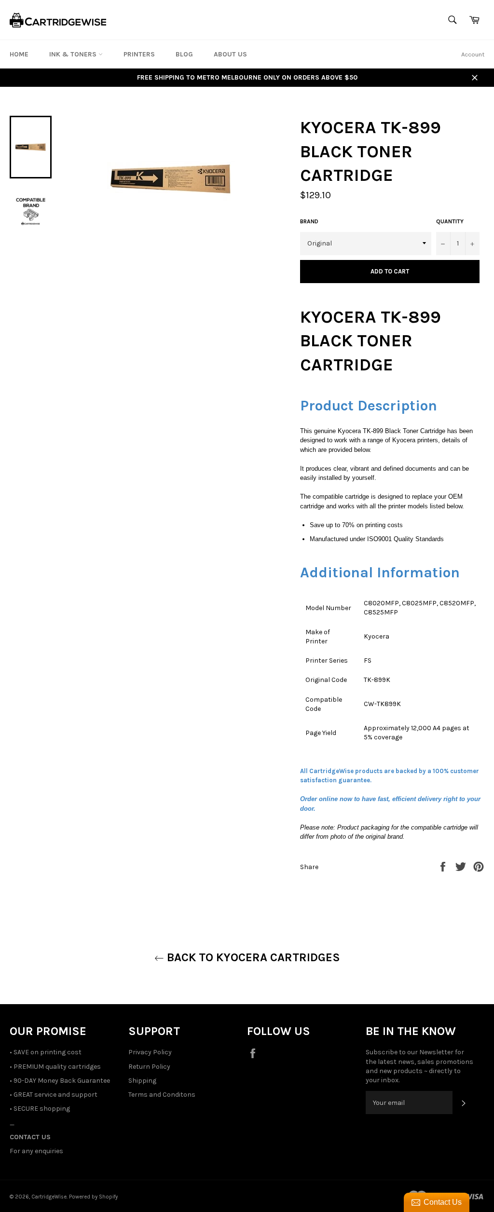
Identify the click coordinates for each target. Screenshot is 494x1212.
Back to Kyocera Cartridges (252, 957)
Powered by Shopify (93, 1197)
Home (19, 54)
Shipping (142, 1080)
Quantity (450, 221)
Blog (184, 54)
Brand (309, 221)
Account (472, 54)
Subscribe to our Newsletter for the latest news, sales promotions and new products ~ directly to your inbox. (419, 1066)
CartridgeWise (49, 1197)
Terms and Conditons (161, 1094)
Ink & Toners (73, 54)
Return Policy (149, 1066)
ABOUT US (230, 54)
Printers (139, 54)
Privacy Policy (150, 1052)
